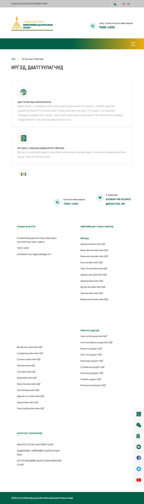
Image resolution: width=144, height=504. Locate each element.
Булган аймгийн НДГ (91, 262)
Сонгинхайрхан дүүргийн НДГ (96, 342)
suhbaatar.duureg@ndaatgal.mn (34, 254)
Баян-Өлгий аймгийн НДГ (94, 250)
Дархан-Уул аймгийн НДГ (31, 396)
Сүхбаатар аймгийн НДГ (30, 353)
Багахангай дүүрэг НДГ (93, 385)
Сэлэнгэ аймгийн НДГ (29, 359)
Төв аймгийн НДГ (26, 365)
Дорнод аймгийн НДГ (91, 280)
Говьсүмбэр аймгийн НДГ (30, 408)
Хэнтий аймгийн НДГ (28, 390)
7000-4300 (107, 27)
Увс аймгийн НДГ (26, 371)
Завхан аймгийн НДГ (91, 293)
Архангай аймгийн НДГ (93, 244)
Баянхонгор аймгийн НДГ (94, 256)
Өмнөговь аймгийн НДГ (30, 347)
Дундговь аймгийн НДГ (93, 286)
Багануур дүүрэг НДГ (92, 373)
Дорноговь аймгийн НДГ (93, 274)
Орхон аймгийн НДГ (27, 402)
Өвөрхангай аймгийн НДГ (94, 299)
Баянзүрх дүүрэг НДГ (91, 360)
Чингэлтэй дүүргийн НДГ (93, 336)
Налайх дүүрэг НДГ (90, 379)
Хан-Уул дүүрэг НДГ (91, 354)
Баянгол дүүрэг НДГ (91, 348)
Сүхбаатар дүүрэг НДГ (92, 367)
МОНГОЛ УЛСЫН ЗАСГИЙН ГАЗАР (35, 444)
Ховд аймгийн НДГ (27, 377)
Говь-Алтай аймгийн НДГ (93, 268)
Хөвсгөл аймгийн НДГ (29, 384)
